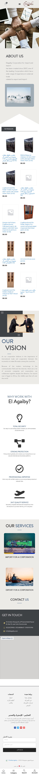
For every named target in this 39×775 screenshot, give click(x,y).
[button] (19, 4)
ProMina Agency (12, 760)
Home (3, 773)
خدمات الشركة (28, 703)
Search (24, 773)
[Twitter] (18, 728)
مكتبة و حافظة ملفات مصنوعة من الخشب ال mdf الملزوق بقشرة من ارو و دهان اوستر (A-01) (9, 158)
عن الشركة (28, 700)
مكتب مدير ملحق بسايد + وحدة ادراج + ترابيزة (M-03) (28, 292)
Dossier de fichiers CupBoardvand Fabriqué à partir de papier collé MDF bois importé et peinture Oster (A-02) (10, 227)
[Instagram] (24, 728)
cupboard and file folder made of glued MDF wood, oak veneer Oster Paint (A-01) (10, 190)
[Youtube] (21, 728)
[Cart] (5, 4)
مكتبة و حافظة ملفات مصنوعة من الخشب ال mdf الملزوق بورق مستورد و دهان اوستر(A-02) (27, 191)
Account (35, 773)
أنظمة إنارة (10, 700)
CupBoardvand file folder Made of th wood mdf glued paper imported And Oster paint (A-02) (28, 226)
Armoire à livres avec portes (27, 260)
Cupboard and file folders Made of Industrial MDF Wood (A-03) (10, 292)
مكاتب (11, 703)
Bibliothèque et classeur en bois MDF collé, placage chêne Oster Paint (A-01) (27, 158)
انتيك (10, 698)
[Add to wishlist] (14, 152)
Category (13, 773)
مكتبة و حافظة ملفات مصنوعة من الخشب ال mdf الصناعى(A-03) (9, 261)
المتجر (28, 705)
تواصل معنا (28, 698)
